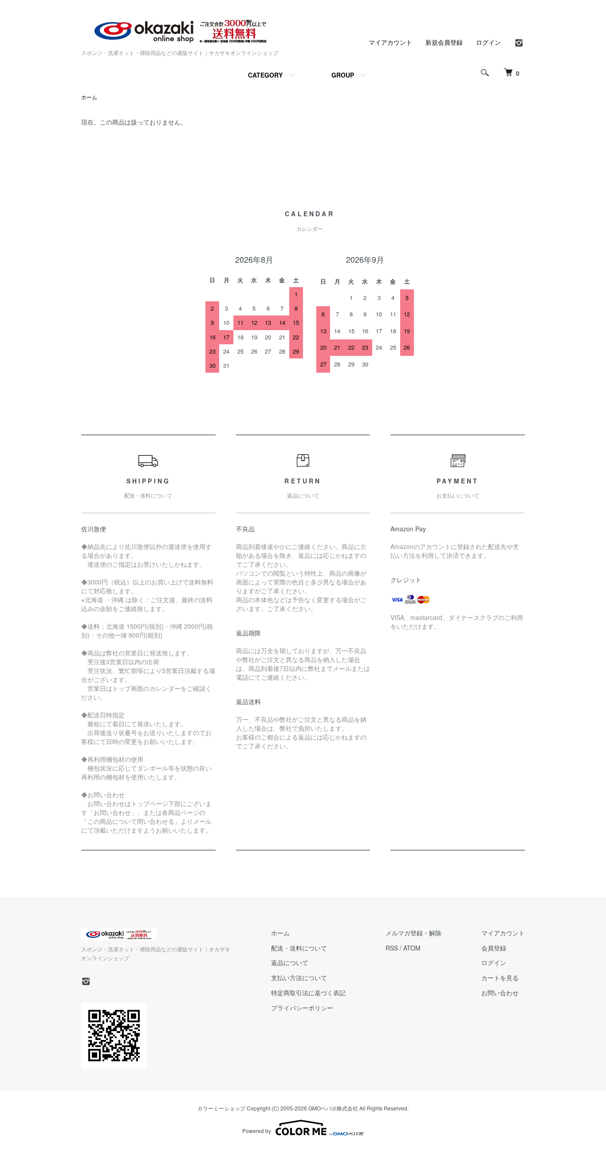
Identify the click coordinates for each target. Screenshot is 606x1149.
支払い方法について (299, 977)
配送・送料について (299, 947)
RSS (392, 947)
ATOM (412, 947)
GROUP (342, 74)
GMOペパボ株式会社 (333, 1108)
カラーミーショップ (221, 1108)
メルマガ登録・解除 (413, 932)
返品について (289, 962)
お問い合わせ (500, 992)
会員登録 (493, 947)
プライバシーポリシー (302, 1007)
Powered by (256, 1130)
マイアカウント (390, 42)
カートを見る (500, 977)
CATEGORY (265, 74)
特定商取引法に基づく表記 (308, 992)
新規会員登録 (444, 42)
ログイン (488, 42)
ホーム (89, 97)
